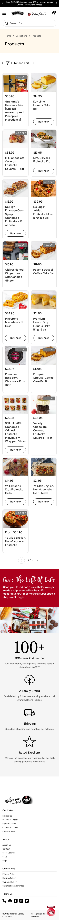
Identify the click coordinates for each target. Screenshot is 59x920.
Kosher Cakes (8, 831)
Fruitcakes (7, 816)
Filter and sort (20, 63)
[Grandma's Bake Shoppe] (28, 13)
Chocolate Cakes (10, 827)
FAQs (4, 856)
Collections (21, 35)
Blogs (4, 860)
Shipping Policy (9, 882)
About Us (6, 845)
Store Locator (8, 852)
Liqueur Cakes (9, 823)
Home (8, 35)
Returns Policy (9, 878)
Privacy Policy (8, 874)
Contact (6, 849)
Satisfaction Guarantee (13, 886)
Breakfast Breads (10, 819)
